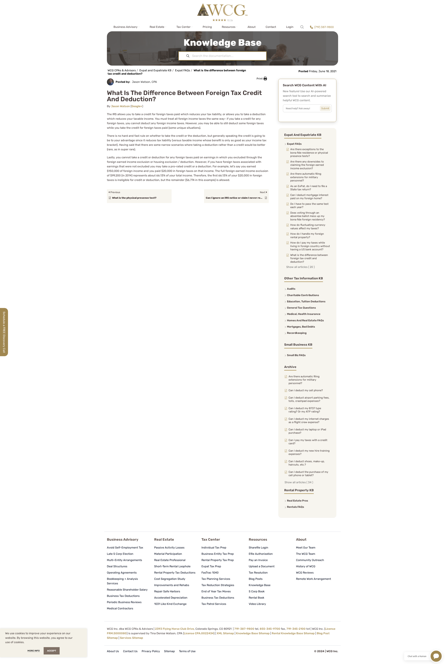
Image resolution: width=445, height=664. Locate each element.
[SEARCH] (328, 107)
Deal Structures (117, 566)
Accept (51, 650)
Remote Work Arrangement (313, 578)
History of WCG (305, 566)
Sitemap (169, 651)
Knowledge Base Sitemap (253, 633)
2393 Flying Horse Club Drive (174, 628)
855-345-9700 (270, 628)
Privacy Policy (151, 651)
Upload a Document (261, 566)
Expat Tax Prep (211, 566)
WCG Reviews (305, 572)
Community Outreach (310, 560)
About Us (113, 651)
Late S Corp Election (120, 553)
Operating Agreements (122, 572)
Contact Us (130, 651)
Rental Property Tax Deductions (174, 572)
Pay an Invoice (258, 560)
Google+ (136, 106)
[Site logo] (222, 8)
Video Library (257, 604)
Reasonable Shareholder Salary (127, 589)
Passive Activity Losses (169, 547)
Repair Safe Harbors (167, 591)
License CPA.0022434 (199, 633)
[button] (262, 79)
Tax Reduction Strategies (217, 585)
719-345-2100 (296, 628)
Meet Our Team (305, 547)
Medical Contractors (120, 608)
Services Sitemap (131, 637)
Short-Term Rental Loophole (172, 566)
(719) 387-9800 (324, 27)
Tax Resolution (258, 572)
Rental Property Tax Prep (217, 560)
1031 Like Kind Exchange (170, 604)
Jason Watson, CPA (144, 82)
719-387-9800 (244, 628)
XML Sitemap (225, 633)
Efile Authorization (261, 553)
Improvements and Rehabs (171, 585)
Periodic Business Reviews (124, 602)
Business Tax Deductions (123, 596)
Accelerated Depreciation (170, 597)
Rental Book (256, 597)
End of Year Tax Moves (216, 591)
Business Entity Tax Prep (217, 553)
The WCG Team (305, 553)
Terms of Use (187, 651)
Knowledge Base (259, 585)
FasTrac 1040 (210, 572)
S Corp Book (257, 591)
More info (33, 650)
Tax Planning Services (215, 578)
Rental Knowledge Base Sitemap (293, 633)
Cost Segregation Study (169, 578)
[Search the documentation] (187, 56)
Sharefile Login (258, 547)
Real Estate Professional (169, 560)
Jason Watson (120, 106)
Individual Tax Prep (213, 547)
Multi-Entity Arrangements (124, 560)
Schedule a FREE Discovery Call (4, 332)
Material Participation (168, 553)
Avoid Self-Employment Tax (125, 547)
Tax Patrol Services (213, 604)
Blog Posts (255, 578)
